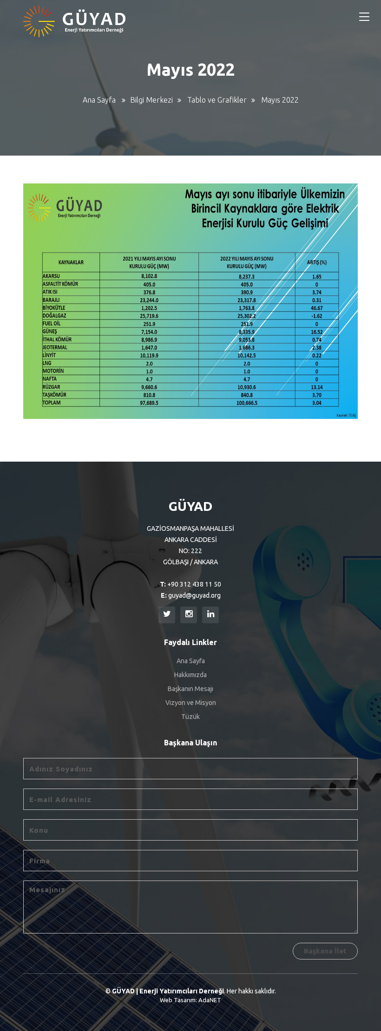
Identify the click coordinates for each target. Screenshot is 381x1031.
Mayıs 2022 (280, 100)
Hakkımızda (190, 675)
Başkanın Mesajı (190, 688)
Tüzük (190, 716)
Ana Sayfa (99, 100)
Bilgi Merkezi (151, 100)
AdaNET (209, 1000)
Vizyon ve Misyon (190, 702)
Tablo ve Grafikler (217, 100)
